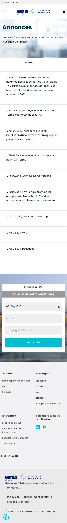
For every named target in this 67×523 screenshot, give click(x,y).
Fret (4, 386)
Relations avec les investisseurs (12, 430)
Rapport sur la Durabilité (15, 437)
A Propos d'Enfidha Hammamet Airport (39, 37)
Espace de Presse (11, 422)
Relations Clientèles (18, 502)
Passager (5, 2)
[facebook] (1, 456)
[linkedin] (12, 456)
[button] (63, 12)
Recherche (33, 342)
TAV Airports (8, 443)
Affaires (14, 2)
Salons (39, 386)
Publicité (7, 392)
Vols (38, 392)
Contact (27, 497)
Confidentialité (43, 497)
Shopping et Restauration (49, 403)
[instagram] (9, 456)
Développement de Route (16, 380)
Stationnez (42, 380)
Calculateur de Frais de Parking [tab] (34, 294)
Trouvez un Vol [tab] (33, 287)
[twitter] (5, 456)
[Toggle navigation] (8, 12)
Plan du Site (13, 497)
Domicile (7, 37)
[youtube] (16, 456)
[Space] (33, 11)
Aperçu (29, 62)
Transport (41, 397)
